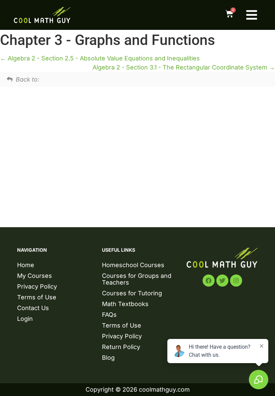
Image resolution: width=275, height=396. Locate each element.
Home (25, 264)
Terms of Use (36, 297)
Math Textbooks (125, 303)
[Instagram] (236, 281)
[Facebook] (209, 281)
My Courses (34, 275)
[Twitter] (222, 281)
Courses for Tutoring (132, 293)
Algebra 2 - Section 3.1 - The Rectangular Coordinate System (181, 67)
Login (25, 318)
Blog (108, 357)
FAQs (109, 314)
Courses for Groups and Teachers (136, 279)
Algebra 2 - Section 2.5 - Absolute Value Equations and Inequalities (103, 58)
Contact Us (33, 307)
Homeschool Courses (133, 264)
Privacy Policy (37, 286)
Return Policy (121, 346)
